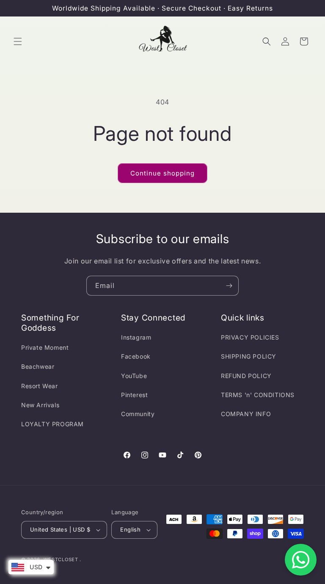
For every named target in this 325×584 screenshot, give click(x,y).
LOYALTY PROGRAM (52, 424)
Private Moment (45, 347)
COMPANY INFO (246, 413)
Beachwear (37, 366)
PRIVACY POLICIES (250, 337)
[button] (17, 41)
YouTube (134, 375)
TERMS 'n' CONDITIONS (258, 394)
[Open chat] (301, 560)
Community (137, 413)
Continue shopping (162, 173)
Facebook (136, 356)
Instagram (136, 337)
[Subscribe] (229, 286)
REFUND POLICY (246, 375)
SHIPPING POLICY (248, 356)
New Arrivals (40, 405)
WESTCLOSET (61, 559)
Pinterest (134, 394)
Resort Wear (39, 385)
